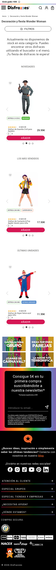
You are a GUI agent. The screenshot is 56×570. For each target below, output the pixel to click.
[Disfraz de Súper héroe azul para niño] (9, 267)
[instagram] (17, 469)
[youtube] (31, 469)
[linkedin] (46, 469)
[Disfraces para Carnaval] (14, 365)
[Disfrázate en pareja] (42, 350)
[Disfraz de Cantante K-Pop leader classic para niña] (9, 175)
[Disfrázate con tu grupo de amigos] (14, 350)
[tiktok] (24, 469)
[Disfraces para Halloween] (42, 365)
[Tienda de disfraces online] (19, 8)
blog (41, 455)
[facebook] (10, 469)
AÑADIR (25, 137)
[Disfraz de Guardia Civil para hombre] (9, 83)
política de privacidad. (16, 424)
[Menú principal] (3, 7)
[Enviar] (46, 407)
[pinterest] (39, 469)
